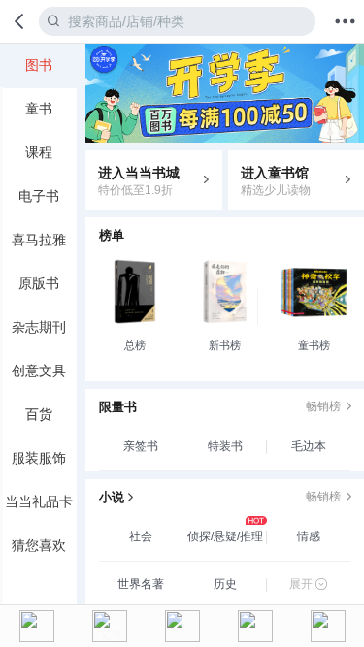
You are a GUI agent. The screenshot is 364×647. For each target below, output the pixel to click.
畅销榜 (323, 406)
